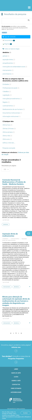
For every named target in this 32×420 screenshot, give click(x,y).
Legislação (7, 95)
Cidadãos (7, 91)
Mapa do (16, 373)
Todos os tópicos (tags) (11, 49)
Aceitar (25, 413)
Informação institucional (12, 116)
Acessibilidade (16, 392)
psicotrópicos (8, 74)
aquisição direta (9, 59)
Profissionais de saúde (11, 88)
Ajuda (16, 377)
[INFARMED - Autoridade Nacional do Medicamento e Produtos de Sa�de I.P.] (10, 7)
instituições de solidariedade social (15, 66)
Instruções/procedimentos (12, 98)
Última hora (7, 125)
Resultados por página (9, 165)
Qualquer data (9, 121)
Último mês (7, 136)
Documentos (9, 40)
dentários (7, 52)
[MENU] (29, 7)
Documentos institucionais (12, 113)
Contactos (16, 384)
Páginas (7, 44)
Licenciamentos (9, 106)
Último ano (7, 139)
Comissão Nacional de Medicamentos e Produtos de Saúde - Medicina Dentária (14, 182)
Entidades (7, 84)
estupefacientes (9, 63)
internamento (8, 70)
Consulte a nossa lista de (16, 357)
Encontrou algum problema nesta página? (16, 346)
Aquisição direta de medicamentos (10, 235)
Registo (6, 102)
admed (6, 56)
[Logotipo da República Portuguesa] (16, 400)
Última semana (9, 132)
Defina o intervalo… (9, 143)
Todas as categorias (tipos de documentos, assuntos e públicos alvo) (15, 80)
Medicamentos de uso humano (14, 109)
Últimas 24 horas (9, 128)
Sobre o (16, 380)
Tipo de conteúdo (10, 37)
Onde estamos (16, 388)
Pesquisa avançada (8, 148)
